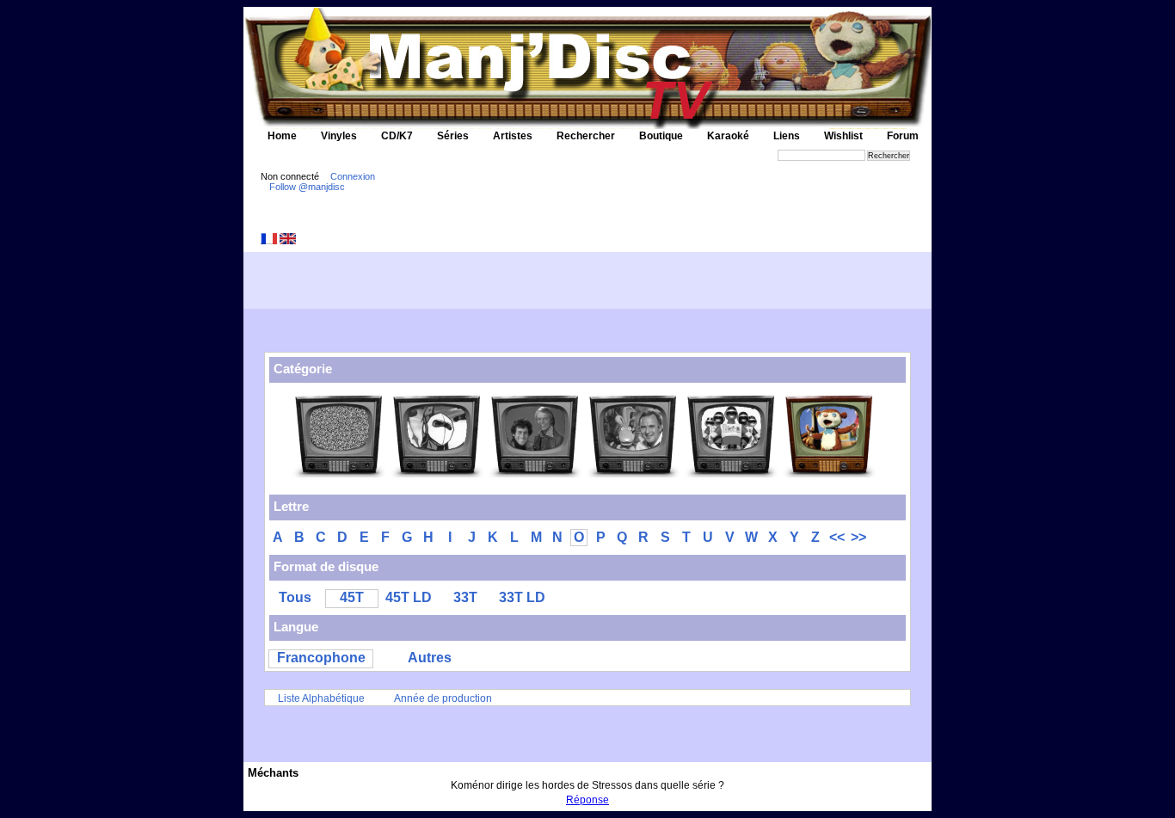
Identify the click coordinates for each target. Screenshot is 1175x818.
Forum (903, 136)
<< (837, 537)
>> (858, 537)
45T (352, 597)
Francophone (321, 657)
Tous (295, 597)
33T (465, 597)
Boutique (661, 136)
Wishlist (843, 136)
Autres (430, 657)
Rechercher (586, 136)
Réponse (587, 800)
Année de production (443, 698)
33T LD (522, 597)
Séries (453, 136)
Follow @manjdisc (307, 186)
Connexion (352, 176)
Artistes (512, 136)
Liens (786, 136)
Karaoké (728, 136)
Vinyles (339, 136)
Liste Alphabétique (321, 698)
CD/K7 (397, 136)
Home (282, 136)
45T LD (408, 597)
